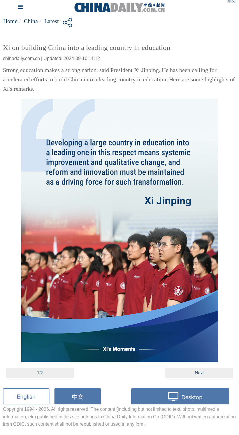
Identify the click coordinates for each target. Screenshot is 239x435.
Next (199, 372)
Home (10, 21)
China (31, 21)
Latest (51, 21)
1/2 (40, 372)
